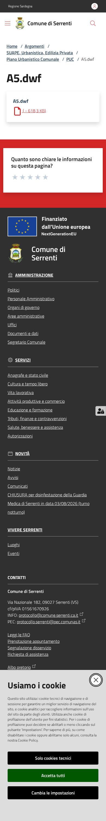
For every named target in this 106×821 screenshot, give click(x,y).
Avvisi (13, 477)
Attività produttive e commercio (36, 401)
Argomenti (34, 46)
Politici (13, 290)
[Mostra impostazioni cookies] (100, 411)
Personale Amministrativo (31, 298)
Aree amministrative (26, 316)
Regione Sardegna (20, 6)
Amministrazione (34, 275)
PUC (70, 59)
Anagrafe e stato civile (28, 375)
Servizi (23, 360)
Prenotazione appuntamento (34, 641)
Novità (22, 453)
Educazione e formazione (30, 410)
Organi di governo (23, 307)
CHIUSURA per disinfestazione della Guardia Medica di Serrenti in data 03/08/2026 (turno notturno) (48, 503)
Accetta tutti (53, 775)
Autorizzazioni (20, 436)
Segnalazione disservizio (29, 647)
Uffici (12, 324)
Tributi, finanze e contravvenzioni (37, 418)
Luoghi (14, 544)
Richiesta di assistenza (28, 654)
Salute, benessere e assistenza (35, 427)
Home (12, 46)
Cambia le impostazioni (53, 793)
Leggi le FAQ (19, 634)
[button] (93, 23)
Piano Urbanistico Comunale (33, 59)
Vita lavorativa (21, 392)
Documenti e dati (23, 333)
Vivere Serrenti (25, 529)
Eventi (13, 553)
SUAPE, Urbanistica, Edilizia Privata (40, 52)
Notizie (14, 468)
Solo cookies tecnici (53, 758)
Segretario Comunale (26, 342)
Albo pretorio (19, 667)
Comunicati (18, 486)
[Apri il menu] (7, 23)
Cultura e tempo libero (28, 384)
